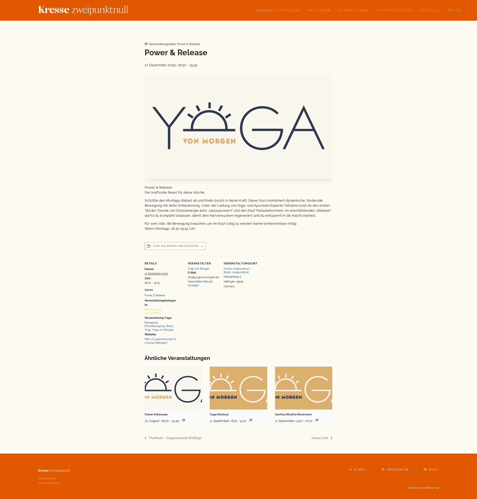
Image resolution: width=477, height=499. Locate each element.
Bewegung (151, 322)
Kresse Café (320, 438)
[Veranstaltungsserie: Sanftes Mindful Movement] (316, 420)
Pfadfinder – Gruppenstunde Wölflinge (174, 438)
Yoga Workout (219, 414)
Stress (169, 326)
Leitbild (430, 10)
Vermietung (353, 10)
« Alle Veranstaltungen (162, 31)
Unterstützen (394, 10)
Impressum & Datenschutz (423, 487)
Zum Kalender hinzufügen (176, 245)
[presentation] (173, 388)
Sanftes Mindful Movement (293, 414)
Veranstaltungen (277, 10)
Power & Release (155, 295)
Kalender (319, 10)
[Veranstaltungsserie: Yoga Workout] (250, 420)
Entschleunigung (155, 326)
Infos (455, 10)
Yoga (148, 329)
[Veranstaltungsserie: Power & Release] (183, 420)
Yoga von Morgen (163, 329)
